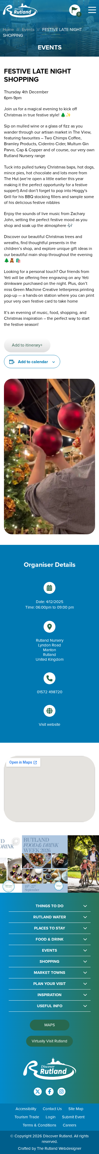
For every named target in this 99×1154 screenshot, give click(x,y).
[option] (27, 863)
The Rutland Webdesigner (59, 1148)
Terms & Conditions (39, 1125)
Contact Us (52, 1109)
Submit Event (73, 1117)
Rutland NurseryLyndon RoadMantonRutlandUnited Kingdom (50, 650)
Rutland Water (49, 917)
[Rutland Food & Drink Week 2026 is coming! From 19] (27, 863)
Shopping (49, 961)
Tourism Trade (27, 1117)
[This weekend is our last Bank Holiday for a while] (72, 863)
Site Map (75, 1109)
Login (50, 1117)
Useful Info (49, 1006)
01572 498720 (49, 692)
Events (28, 29)
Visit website (49, 724)
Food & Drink (50, 939)
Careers (69, 1125)
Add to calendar (33, 362)
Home (8, 29)
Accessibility (26, 1109)
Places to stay (49, 928)
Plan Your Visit (49, 984)
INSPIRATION (49, 995)
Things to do (49, 906)
